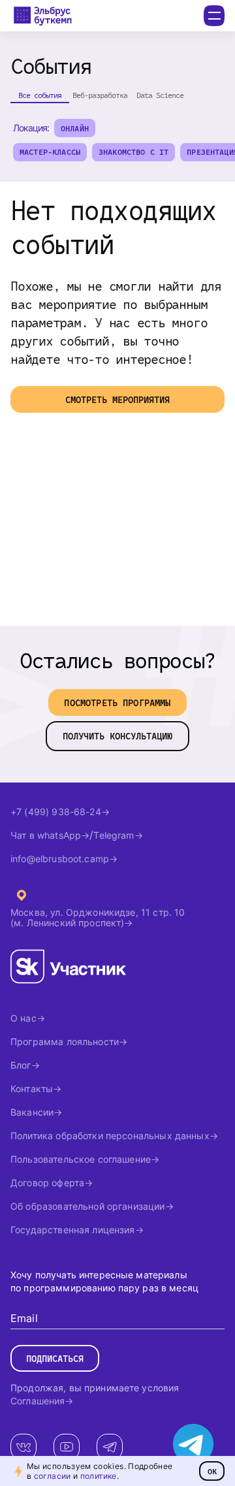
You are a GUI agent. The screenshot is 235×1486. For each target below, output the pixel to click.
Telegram (113, 835)
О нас (23, 1018)
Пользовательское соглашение (80, 1159)
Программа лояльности (64, 1041)
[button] (74, 128)
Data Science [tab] (159, 94)
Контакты (31, 1088)
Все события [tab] (39, 94)
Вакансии (32, 1112)
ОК (212, 1471)
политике (98, 1476)
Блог (20, 1065)
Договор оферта (47, 1182)
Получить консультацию (117, 735)
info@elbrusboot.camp (59, 858)
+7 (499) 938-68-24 (55, 811)
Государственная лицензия (72, 1229)
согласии (52, 1476)
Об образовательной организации (87, 1206)
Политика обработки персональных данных (110, 1135)
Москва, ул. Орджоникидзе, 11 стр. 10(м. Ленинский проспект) (97, 917)
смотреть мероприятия (117, 399)
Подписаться (55, 1358)
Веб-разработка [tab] (99, 94)
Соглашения (37, 1400)
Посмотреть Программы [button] (117, 702)
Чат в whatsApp (45, 835)
